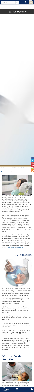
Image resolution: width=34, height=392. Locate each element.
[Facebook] (32, 158)
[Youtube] (32, 163)
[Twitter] (32, 161)
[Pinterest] (32, 166)
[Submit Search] (17, 2)
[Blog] (32, 171)
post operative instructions (15, 247)
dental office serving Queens (14, 168)
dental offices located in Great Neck (25, 167)
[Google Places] (32, 169)
